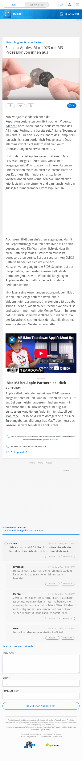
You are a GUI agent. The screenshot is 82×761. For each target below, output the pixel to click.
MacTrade (12, 416)
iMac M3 (11, 126)
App (69, 4)
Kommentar (9, 653)
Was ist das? (54, 440)
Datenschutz (46, 737)
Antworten (68, 557)
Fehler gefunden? (19, 452)
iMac (33, 463)
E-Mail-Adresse (11, 691)
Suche (61, 4)
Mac (41, 463)
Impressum (31, 737)
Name (6, 678)
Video (49, 463)
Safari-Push (57, 737)
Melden (52, 557)
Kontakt (77, 4)
